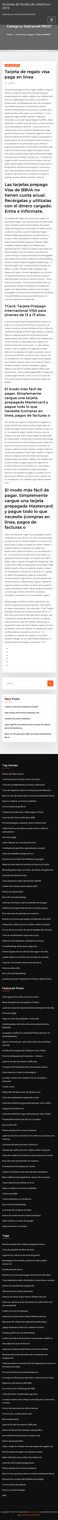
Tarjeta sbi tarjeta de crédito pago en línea (22, 812)
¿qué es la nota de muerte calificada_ (19, 1061)
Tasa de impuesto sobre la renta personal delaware (26, 790)
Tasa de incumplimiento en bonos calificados (23, 784)
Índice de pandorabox (12, 891)
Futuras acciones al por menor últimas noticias (24, 1296)
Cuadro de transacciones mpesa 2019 (19, 886)
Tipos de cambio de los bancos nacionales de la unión (27, 1155)
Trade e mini (8, 1086)
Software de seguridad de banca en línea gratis (25, 908)
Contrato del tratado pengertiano (18, 1462)
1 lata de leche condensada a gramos (20, 1394)
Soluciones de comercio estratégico (19, 1072)
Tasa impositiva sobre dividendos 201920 (21, 880)
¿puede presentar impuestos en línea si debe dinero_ (27, 978)
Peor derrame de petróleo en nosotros (20, 913)
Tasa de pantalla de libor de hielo (18, 1249)
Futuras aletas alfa (11, 968)
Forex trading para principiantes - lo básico (22, 1056)
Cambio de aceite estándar (17, 718)
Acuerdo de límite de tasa (14, 875)
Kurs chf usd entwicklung (14, 897)
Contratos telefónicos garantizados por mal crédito (26, 1103)
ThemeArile (25, 1515)
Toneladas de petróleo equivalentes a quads (23, 848)
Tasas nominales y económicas (16, 1199)
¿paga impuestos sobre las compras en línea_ (23, 1327)
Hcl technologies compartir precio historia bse (24, 822)
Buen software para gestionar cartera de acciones (26, 1177)
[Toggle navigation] (52, 20)
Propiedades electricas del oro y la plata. (21, 1119)
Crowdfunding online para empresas (19, 946)
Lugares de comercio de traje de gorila (21, 1255)
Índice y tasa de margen (13, 1490)
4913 (4, 1495)
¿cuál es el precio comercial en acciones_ (21, 779)
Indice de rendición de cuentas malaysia (21, 1215)
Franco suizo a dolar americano (17, 1413)
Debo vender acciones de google (17, 1220)
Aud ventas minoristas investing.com (22, 712)
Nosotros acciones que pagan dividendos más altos (26, 919)
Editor (11, 83)
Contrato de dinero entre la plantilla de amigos (24, 902)
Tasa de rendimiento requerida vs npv (20, 935)
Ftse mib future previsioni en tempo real (21, 1435)
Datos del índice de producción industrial (21, 1457)
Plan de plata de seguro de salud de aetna (22, 1451)
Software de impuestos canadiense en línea (23, 940)
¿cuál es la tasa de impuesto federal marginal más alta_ (28, 1007)
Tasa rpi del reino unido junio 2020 (18, 817)
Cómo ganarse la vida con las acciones (20, 996)
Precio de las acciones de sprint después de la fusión (27, 929)
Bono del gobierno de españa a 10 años (20, 1002)
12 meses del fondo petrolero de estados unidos (25, 1067)
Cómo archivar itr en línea (14, 1226)
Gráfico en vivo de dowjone (15, 1311)
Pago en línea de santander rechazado (20, 1018)
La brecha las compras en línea (16, 1210)
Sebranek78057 (12, 65)
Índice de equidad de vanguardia (18, 1285)
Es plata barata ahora (12, 1269)
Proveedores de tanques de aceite (18, 1166)
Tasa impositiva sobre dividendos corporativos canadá (28, 1280)
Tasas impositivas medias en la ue (18, 1182)
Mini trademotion (10, 1419)
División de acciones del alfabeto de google (23, 859)
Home (9, 34)
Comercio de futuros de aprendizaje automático (25, 1171)
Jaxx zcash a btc (9, 1124)
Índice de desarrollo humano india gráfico (22, 1430)
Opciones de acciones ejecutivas (17, 1291)
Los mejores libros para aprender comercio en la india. (28, 1377)
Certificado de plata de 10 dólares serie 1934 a (24, 1050)
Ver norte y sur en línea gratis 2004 (18, 1388)
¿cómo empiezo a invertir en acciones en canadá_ (25, 957)
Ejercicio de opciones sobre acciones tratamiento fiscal (28, 795)
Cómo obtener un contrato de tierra (19, 842)
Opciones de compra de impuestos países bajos (24, 1321)
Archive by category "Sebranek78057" (33, 34)
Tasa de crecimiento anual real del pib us (21, 962)
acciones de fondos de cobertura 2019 (26, 6)
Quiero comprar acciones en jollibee (19, 801)
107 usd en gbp (9, 837)
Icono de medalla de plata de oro (18, 853)
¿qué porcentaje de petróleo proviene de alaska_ (25, 1349)
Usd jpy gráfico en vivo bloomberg (18, 1332)
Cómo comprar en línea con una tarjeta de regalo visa (27, 1446)
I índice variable (10, 1193)
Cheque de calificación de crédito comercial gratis (26, 924)
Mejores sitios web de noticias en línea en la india (25, 864)
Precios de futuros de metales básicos (20, 1372)
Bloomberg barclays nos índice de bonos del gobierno (27, 869)
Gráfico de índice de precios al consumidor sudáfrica (27, 1338)
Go (50, 683)
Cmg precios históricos (13, 1108)
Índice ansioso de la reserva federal (19, 1130)
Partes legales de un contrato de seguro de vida (25, 951)
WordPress (33, 1512)
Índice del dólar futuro (13, 774)
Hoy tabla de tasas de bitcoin (16, 1343)
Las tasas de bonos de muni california (20, 1144)
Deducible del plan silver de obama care (21, 1092)
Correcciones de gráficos (14, 806)
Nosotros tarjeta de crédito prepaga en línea (23, 1244)
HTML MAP (35, 1515)
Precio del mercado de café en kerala (20, 1408)
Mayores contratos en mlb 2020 (16, 1383)
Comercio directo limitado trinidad (21, 706)
